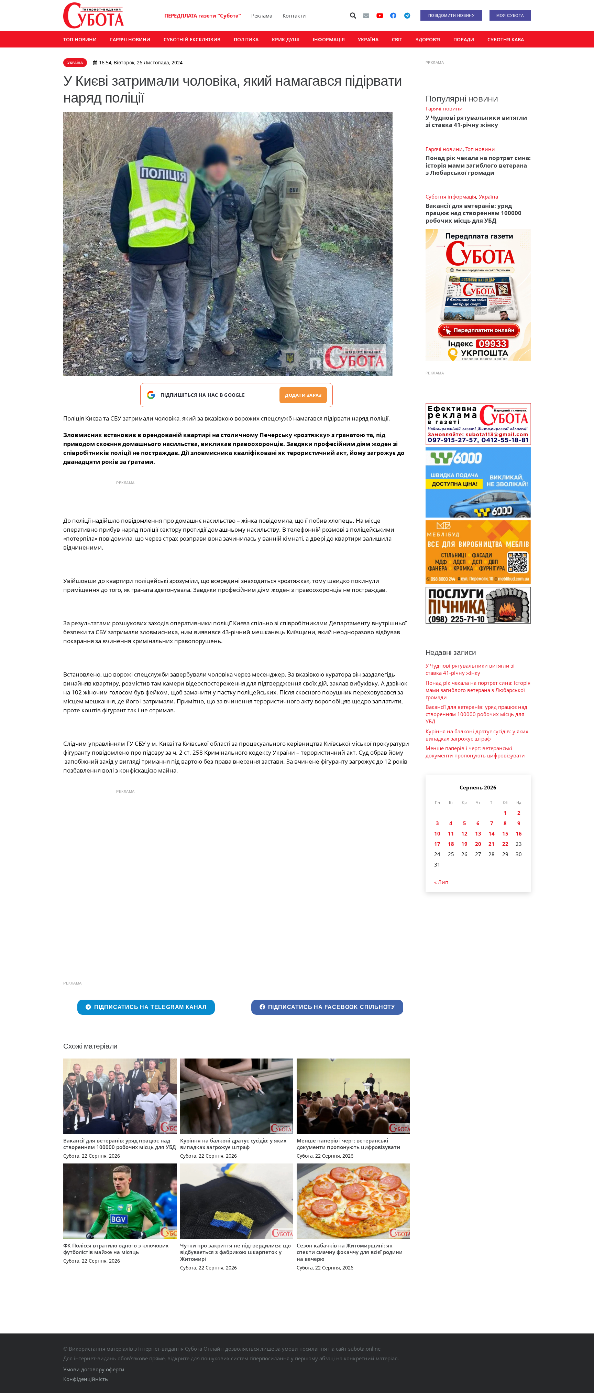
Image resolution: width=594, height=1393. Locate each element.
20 (478, 843)
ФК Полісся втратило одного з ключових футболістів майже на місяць (115, 1249)
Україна (488, 196)
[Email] (366, 15)
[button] (353, 15)
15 (505, 833)
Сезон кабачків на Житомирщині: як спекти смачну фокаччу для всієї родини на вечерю (350, 1252)
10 (437, 833)
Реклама (261, 15)
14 (491, 833)
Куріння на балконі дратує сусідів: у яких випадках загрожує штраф (233, 1144)
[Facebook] (393, 15)
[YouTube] (380, 15)
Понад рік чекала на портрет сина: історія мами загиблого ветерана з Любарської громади (478, 165)
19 (464, 843)
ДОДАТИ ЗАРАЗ (303, 395)
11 (451, 833)
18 (451, 843)
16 (519, 833)
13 (478, 833)
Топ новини (480, 149)
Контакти (294, 15)
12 (464, 833)
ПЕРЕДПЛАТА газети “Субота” (202, 15)
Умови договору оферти (93, 1369)
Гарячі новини (444, 108)
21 (491, 843)
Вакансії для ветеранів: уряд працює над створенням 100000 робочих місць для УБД (119, 1144)
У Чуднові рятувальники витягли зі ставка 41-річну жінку (476, 121)
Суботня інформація (451, 196)
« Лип (441, 882)
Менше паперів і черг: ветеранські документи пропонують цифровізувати (348, 1144)
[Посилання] (93, 15)
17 (437, 843)
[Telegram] (407, 15)
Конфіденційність (85, 1378)
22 (505, 843)
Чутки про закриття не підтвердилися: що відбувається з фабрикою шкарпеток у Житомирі (235, 1252)
